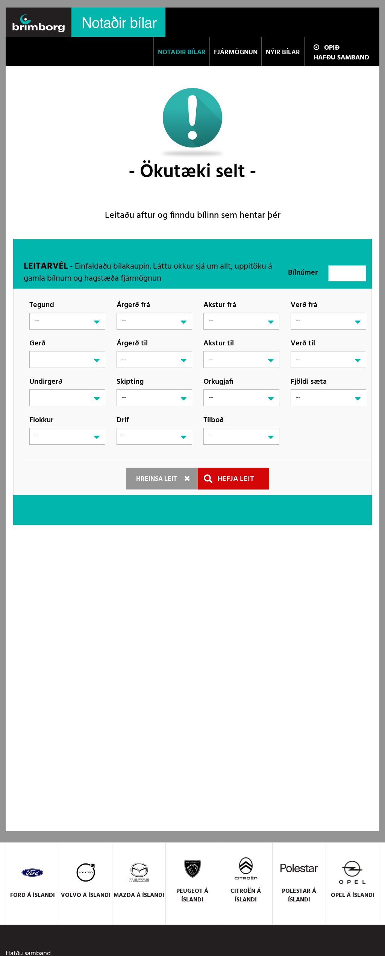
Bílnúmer (303, 273)
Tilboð (213, 420)
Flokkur (41, 420)
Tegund (41, 305)
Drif (123, 420)
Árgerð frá (133, 305)
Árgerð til (132, 343)
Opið (332, 48)
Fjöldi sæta (309, 382)
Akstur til (218, 343)
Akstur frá (219, 305)
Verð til (303, 343)
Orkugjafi (218, 382)
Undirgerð (45, 382)
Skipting (130, 382)
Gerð (37, 343)
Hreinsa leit (156, 479)
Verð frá (304, 305)
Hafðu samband (341, 57)
